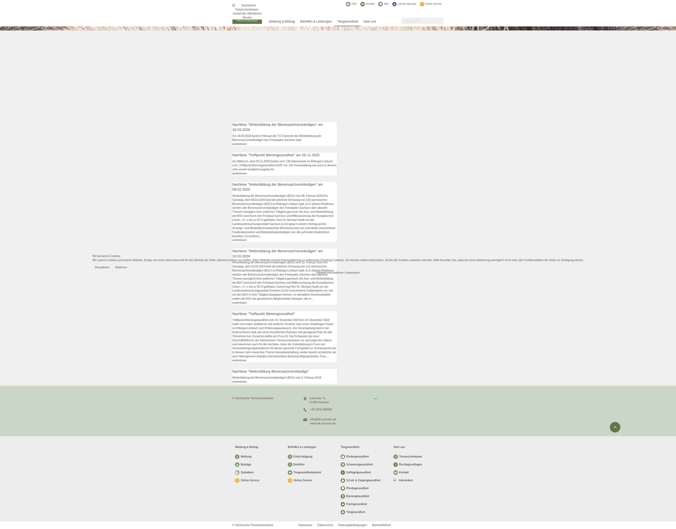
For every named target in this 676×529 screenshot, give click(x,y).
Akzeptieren (102, 267)
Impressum (353, 272)
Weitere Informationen (330, 272)
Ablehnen (121, 267)
